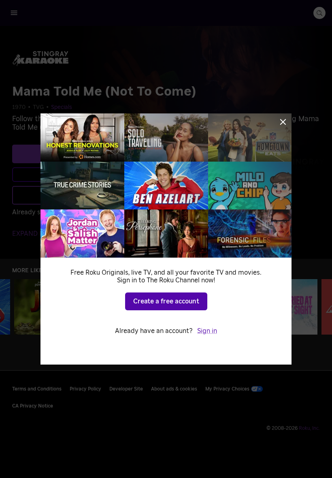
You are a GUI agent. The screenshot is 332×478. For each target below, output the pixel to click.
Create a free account (166, 301)
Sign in (207, 331)
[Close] (283, 121)
